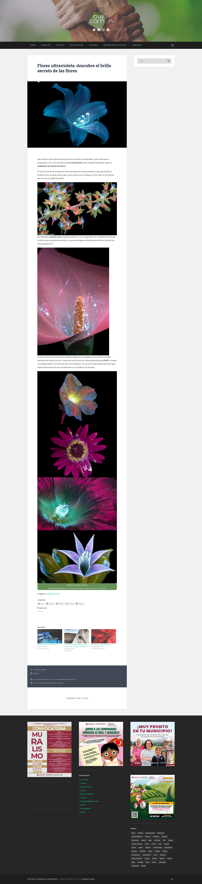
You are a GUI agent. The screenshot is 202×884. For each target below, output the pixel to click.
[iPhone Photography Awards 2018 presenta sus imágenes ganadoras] (76, 636)
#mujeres (156, 836)
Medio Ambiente (86, 794)
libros (155, 855)
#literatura (160, 833)
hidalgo (157, 851)
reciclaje (140, 862)
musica (169, 858)
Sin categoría (85, 808)
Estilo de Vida (77, 45)
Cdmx (147, 844)
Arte (164, 840)
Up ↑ (173, 879)
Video (82, 812)
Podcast (60, 45)
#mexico (147, 836)
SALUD (83, 805)
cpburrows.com (53, 594)
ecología (134, 851)
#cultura (140, 833)
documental (168, 847)
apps (150, 840)
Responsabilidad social (114, 45)
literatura (163, 855)
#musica (164, 836)
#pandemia (135, 840)
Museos (162, 858)
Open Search (172, 45)
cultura (134, 847)
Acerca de (45, 45)
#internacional (150, 833)
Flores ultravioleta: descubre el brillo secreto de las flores (74, 68)
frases (150, 851)
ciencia (154, 844)
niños (133, 862)
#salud (143, 840)
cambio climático (137, 844)
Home (32, 45)
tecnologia (162, 862)
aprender (157, 840)
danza (141, 847)
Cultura (93, 45)
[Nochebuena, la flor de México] (103, 636)
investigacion (146, 855)
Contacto (137, 45)
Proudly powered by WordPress (42, 879)
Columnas (84, 780)
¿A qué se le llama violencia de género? (48, 683)
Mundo (154, 858)
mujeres (147, 858)
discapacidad (157, 847)
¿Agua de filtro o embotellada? (47, 644)
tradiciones (135, 866)
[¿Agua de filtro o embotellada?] (49, 636)
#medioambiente (137, 836)
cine (160, 844)
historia (165, 851)
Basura (171, 840)
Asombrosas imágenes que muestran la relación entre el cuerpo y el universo (77, 588)
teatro (154, 862)
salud (147, 862)
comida (166, 844)
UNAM (144, 866)
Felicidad (142, 851)
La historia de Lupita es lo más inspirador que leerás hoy (55, 679)
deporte (147, 847)
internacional (136, 855)
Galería (83, 790)
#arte (133, 833)
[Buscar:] (154, 61)
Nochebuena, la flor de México (101, 644)
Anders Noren (88, 879)
